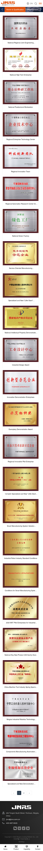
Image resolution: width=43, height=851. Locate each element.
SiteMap (22, 842)
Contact (37, 849)
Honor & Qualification (15, 9)
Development (32, 9)
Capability (27, 849)
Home (5, 849)
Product (16, 849)
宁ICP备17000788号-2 (21, 839)
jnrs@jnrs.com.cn (13, 819)
